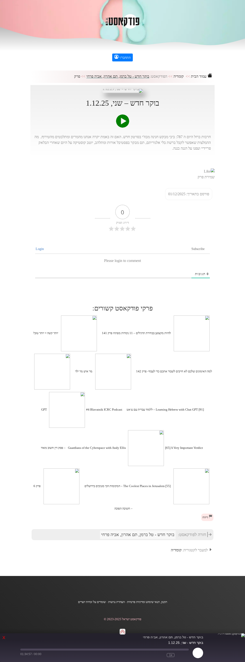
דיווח (205, 517)
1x (170, 655)
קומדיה (178, 76)
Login (40, 249)
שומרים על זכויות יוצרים (92, 602)
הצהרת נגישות (116, 602)
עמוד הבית (199, 76)
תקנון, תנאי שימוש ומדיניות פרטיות (147, 602)
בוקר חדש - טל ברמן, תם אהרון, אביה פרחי (117, 76)
